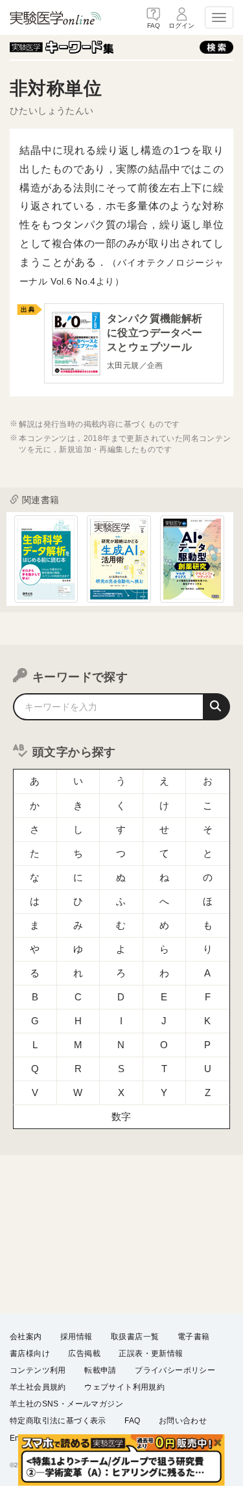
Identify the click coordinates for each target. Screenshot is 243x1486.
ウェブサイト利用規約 (124, 1387)
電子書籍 (194, 1336)
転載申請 (100, 1370)
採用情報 (76, 1336)
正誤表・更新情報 (151, 1353)
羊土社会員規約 (38, 1387)
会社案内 (26, 1336)
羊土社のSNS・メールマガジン (66, 1403)
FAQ (132, 1420)
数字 (121, 1116)
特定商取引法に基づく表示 (58, 1420)
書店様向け (30, 1353)
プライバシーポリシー (175, 1370)
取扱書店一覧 (135, 1336)
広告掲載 (84, 1353)
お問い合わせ (183, 1420)
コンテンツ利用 (38, 1370)
